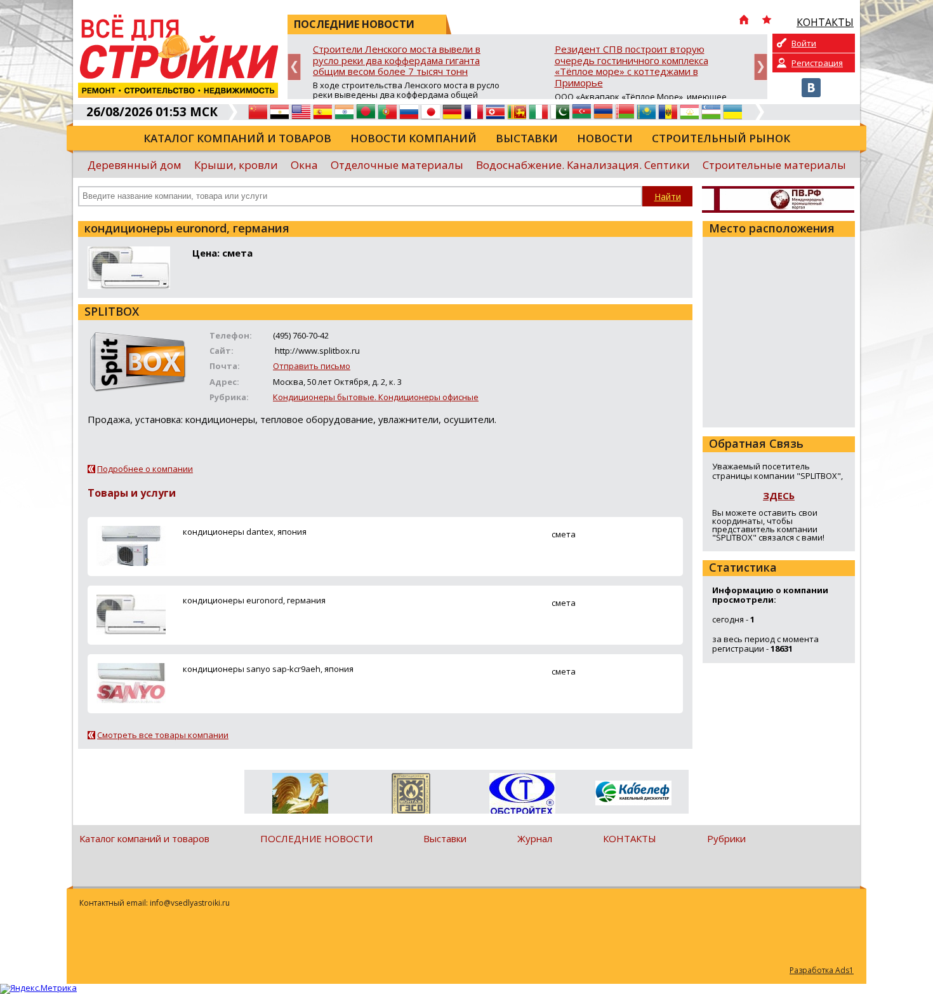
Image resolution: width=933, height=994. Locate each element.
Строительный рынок (721, 138)
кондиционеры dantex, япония (245, 531)
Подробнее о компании (145, 468)
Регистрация (817, 63)
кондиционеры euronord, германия (254, 600)
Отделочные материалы (397, 165)
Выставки (527, 138)
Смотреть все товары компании (162, 735)
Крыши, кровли (236, 165)
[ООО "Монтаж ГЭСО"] (411, 796)
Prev (294, 67)
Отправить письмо (311, 366)
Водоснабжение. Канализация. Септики (583, 165)
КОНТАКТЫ (629, 838)
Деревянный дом (135, 165)
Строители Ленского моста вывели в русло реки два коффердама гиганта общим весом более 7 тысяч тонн (396, 60)
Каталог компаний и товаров (237, 138)
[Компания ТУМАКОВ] (300, 796)
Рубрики (726, 838)
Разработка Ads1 (822, 970)
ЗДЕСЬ (779, 495)
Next (760, 67)
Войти (803, 43)
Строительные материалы (774, 165)
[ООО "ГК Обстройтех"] (522, 794)
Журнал (534, 838)
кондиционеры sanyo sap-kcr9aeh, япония (268, 669)
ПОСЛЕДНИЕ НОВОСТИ (316, 838)
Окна (304, 165)
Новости (605, 138)
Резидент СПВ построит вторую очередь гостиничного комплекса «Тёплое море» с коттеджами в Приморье (631, 66)
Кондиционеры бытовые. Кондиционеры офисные (376, 397)
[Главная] (744, 21)
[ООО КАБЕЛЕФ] (633, 794)
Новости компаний (413, 138)
